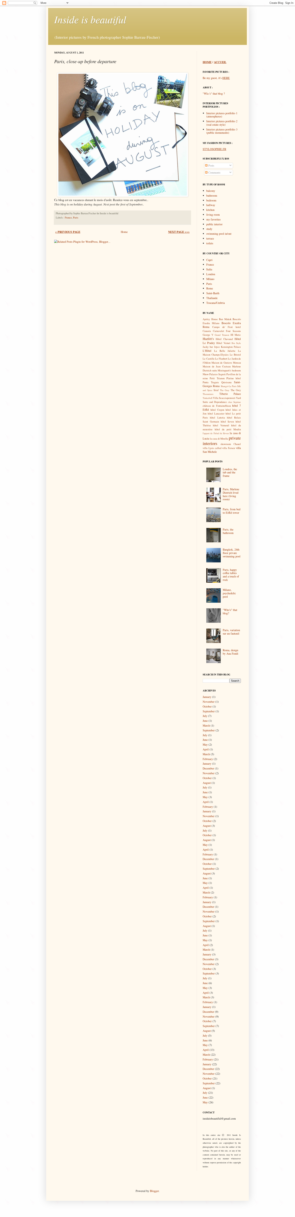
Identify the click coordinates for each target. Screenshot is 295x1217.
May (205, 744)
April (206, 749)
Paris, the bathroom (228, 531)
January (207, 697)
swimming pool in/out (218, 234)
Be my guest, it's (216, 78)
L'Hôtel (207, 351)
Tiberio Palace (230, 394)
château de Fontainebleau (217, 405)
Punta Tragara (211, 382)
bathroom (211, 195)
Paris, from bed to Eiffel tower (231, 510)
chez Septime (234, 401)
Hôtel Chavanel (224, 339)
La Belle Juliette (225, 351)
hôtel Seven (227, 421)
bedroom (211, 200)
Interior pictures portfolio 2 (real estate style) (221, 122)
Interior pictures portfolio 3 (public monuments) (221, 131)
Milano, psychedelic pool (229, 593)
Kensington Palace (231, 347)
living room (213, 214)
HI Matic (236, 335)
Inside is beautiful (90, 19)
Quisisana (226, 382)
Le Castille (209, 358)
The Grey (236, 390)
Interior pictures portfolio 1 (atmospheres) (221, 114)
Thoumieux (208, 393)
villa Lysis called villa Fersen (219, 448)
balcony (210, 191)
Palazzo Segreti (217, 374)
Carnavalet (218, 331)
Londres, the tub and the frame (230, 472)
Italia (209, 269)
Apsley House (210, 319)
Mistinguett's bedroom (229, 370)
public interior (214, 224)
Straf (216, 390)
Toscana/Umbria (215, 303)
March (206, 725)
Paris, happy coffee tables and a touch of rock (231, 575)
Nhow (206, 374)
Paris (75, 217)
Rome (209, 288)
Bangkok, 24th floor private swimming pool (231, 553)
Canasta (207, 331)
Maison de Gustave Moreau (226, 362)
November (209, 702)
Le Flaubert (221, 358)
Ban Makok (225, 319)
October (207, 706)
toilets (209, 243)
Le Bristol (235, 354)
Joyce (217, 347)
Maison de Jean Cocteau (217, 366)
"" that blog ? (214, 93)
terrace (210, 238)
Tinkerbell (207, 397)
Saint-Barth (212, 293)
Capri (209, 260)
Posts (211, 165)
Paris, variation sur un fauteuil (231, 631)
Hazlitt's (208, 338)
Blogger (154, 1191)
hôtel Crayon (217, 409)
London (210, 274)
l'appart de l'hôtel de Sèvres (216, 433)
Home (124, 232)
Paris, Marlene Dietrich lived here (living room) (231, 494)
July (205, 716)
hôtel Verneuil (221, 425)
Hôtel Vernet (223, 343)
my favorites (213, 219)
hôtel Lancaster (216, 413)
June (205, 721)
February (208, 759)
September (209, 711)
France (68, 217)
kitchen (210, 210)
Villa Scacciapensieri (224, 398)
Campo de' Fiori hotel (226, 327)
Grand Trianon (222, 334)
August (207, 783)
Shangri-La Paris (228, 386)
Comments (214, 172)
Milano (210, 279)
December (208, 768)
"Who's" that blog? (230, 611)
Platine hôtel (233, 378)
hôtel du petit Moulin (228, 429)
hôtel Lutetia (217, 417)
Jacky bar (208, 347)
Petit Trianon (217, 378)
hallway (210, 205)
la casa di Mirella (219, 438)
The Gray (224, 390)
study (209, 229)
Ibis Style (236, 343)
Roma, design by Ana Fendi (230, 651)
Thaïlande (212, 298)
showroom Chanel (231, 444)
